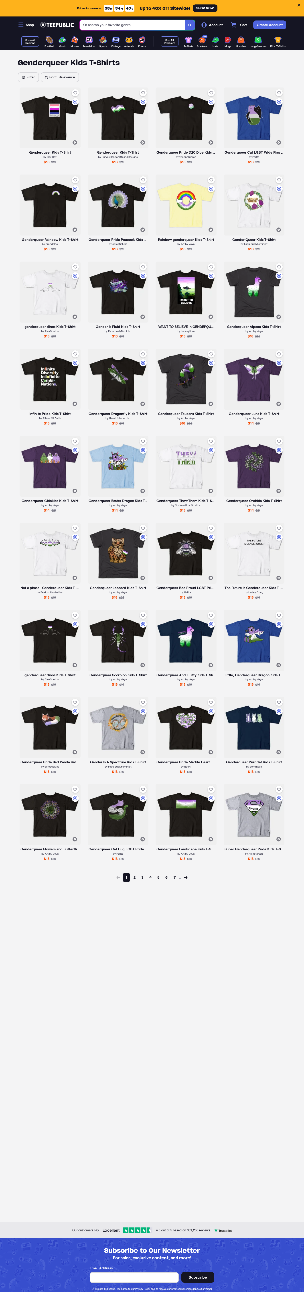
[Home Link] (57, 25)
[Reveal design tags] (75, 142)
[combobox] (132, 25)
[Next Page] (185, 877)
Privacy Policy (142, 1289)
